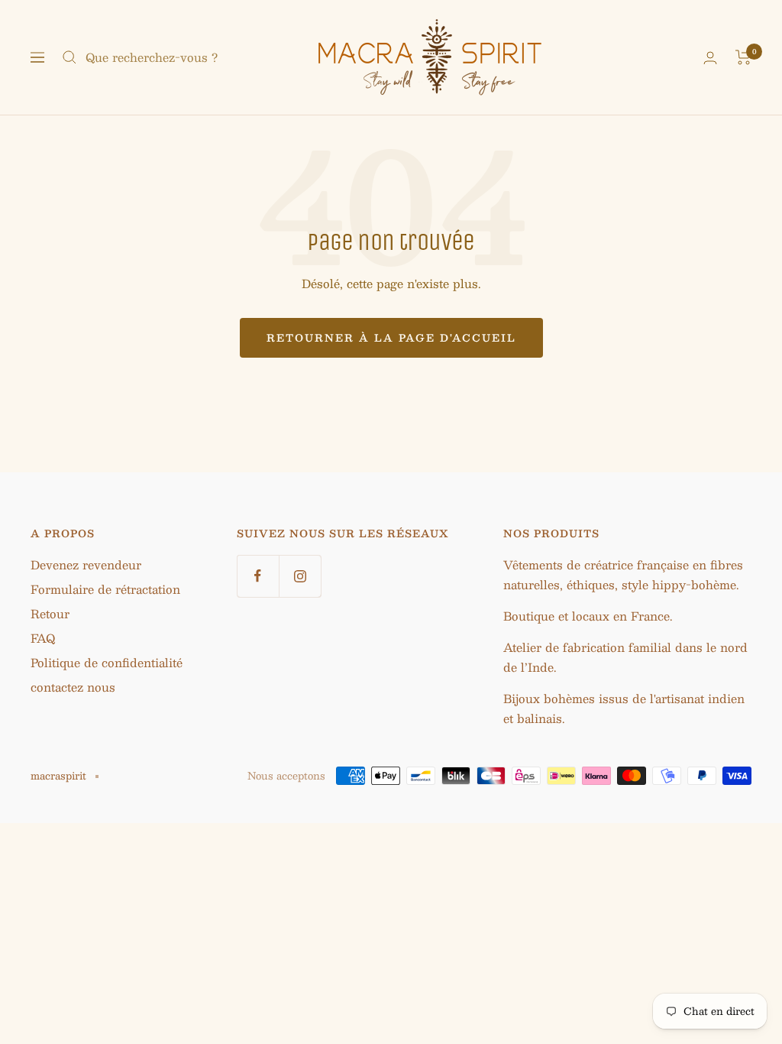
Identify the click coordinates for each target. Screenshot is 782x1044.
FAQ (43, 637)
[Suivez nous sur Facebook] (258, 576)
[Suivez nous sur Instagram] (300, 576)
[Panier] (743, 57)
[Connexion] (710, 57)
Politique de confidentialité (107, 662)
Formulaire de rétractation (105, 588)
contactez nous (73, 686)
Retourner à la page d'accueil (391, 337)
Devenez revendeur (86, 564)
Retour (50, 613)
